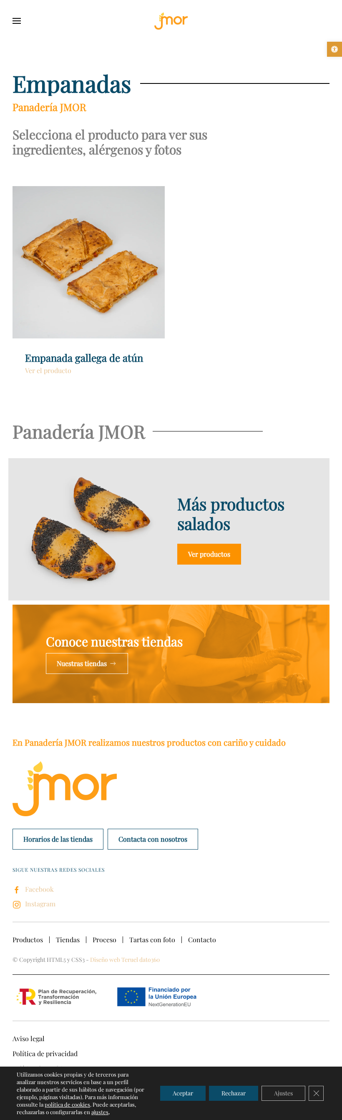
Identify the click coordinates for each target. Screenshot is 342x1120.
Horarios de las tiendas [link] (58, 839)
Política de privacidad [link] (45, 1053)
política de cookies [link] (67, 1104)
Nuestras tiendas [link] (82, 663)
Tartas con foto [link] (152, 939)
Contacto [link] (202, 939)
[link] (334, 49)
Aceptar (183, 1093)
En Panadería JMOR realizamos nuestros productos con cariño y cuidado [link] (149, 742)
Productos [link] (28, 939)
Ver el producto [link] (48, 370)
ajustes (99, 1111)
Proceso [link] (104, 939)
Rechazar (233, 1093)
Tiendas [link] (68, 939)
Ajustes (283, 1093)
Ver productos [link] (209, 554)
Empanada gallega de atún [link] (84, 357)
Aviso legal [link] (29, 1038)
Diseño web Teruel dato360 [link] (125, 960)
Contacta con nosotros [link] (152, 839)
